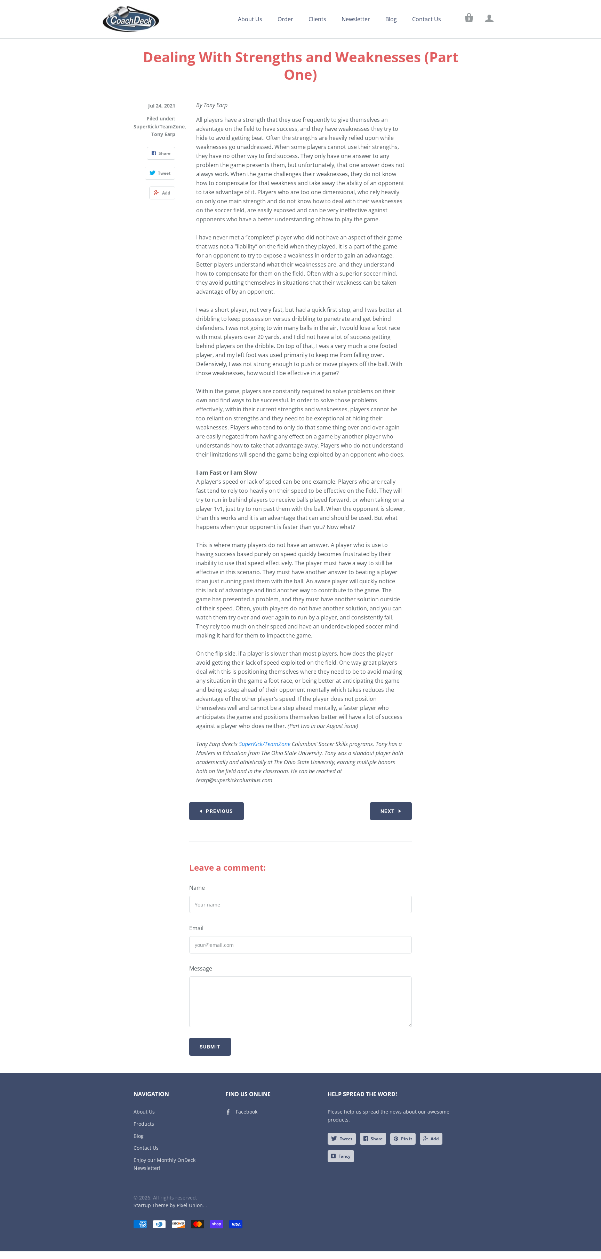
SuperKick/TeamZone (159, 126)
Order (285, 19)
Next (387, 811)
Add (435, 1139)
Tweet (346, 1139)
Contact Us (426, 19)
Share (377, 1139)
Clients (317, 19)
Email (196, 928)
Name (197, 888)
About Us (250, 19)
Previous (219, 811)
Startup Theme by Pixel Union (168, 1205)
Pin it (406, 1139)
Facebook (246, 1111)
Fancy (344, 1156)
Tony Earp (163, 134)
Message (200, 968)
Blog (391, 19)
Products (144, 1124)
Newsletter (356, 19)
